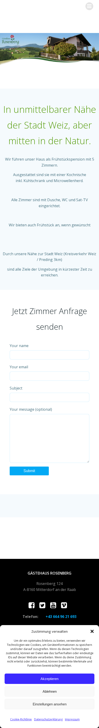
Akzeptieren (49, 679)
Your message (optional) (31, 409)
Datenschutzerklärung (48, 719)
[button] (92, 631)
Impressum (72, 719)
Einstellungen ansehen (50, 704)
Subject (16, 388)
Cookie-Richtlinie (21, 719)
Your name (19, 345)
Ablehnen (50, 691)
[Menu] (89, 6)
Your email (19, 366)
